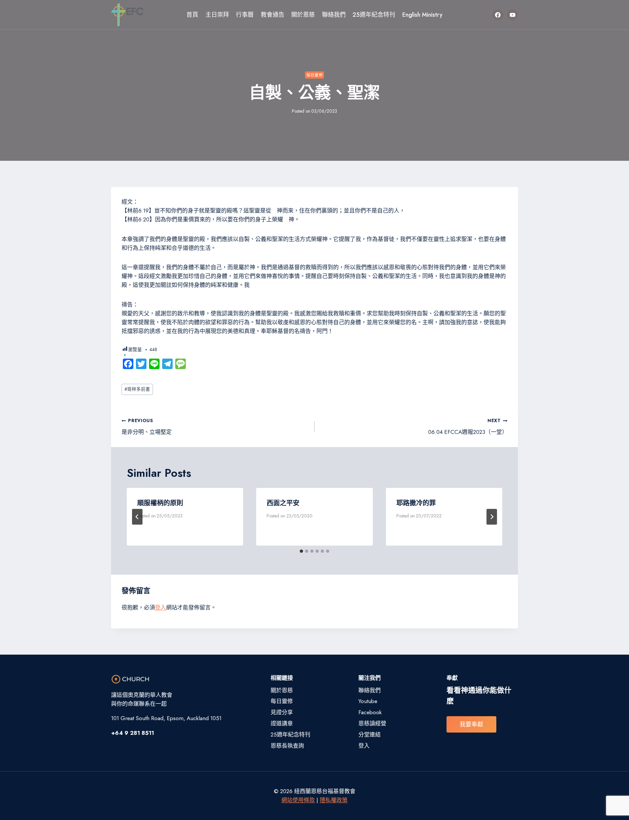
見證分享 (282, 712)
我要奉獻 (471, 724)
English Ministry (422, 14)
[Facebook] (498, 14)
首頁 (192, 14)
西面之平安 (283, 503)
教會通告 (272, 14)
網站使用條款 (298, 800)
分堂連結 (369, 734)
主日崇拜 (217, 14)
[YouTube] (512, 14)
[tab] (301, 551)
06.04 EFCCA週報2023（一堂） (467, 426)
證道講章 (282, 723)
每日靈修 (314, 75)
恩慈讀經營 (372, 723)
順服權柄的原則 (160, 503)
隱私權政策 (334, 800)
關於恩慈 (303, 14)
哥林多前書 (137, 389)
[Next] (491, 517)
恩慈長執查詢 (287, 746)
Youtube (367, 701)
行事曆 (245, 14)
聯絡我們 (334, 14)
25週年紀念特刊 (374, 14)
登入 (160, 607)
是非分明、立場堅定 (147, 426)
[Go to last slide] (137, 517)
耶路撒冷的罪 (416, 503)
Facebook (370, 712)
